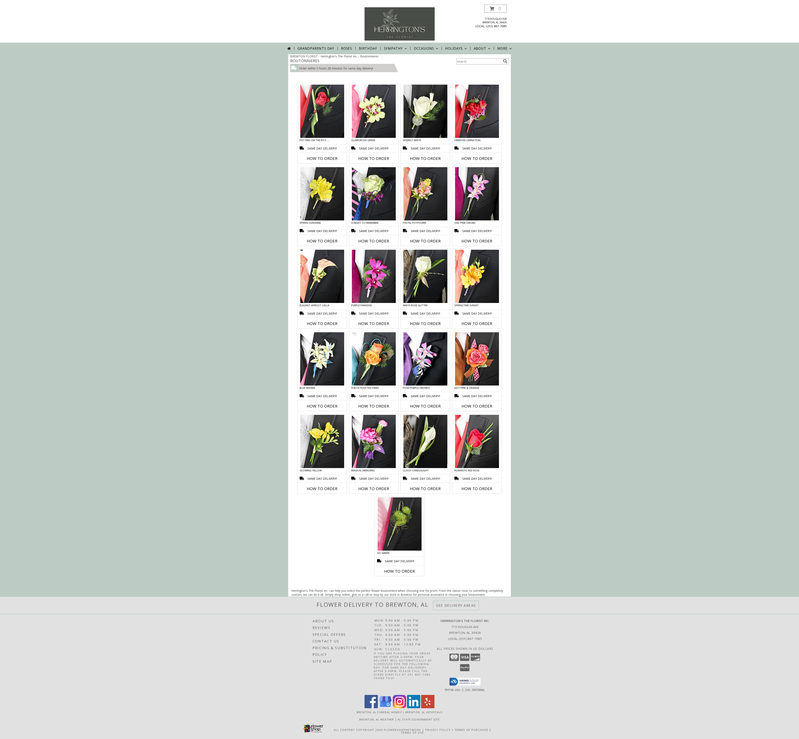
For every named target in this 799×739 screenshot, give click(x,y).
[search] (505, 61)
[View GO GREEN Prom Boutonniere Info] (400, 524)
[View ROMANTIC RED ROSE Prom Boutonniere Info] (477, 441)
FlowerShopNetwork (402, 730)
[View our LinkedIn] (413, 707)
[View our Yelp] (427, 707)
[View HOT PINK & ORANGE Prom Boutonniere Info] (477, 359)
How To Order (322, 158)
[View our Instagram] (399, 707)
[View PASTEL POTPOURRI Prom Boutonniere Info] (425, 193)
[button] (495, 9)
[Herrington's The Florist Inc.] (400, 24)
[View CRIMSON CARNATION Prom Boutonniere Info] (477, 111)
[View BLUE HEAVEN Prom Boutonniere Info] (322, 359)
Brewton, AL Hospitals (423, 712)
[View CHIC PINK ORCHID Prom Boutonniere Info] (477, 193)
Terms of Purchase (471, 730)
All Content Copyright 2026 (358, 730)
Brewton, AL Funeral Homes (379, 712)
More (502, 48)
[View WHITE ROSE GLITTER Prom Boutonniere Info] (425, 276)
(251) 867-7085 (496, 26)
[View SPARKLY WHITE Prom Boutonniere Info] (425, 111)
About (480, 48)
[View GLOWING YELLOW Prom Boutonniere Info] (322, 441)
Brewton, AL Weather (376, 719)
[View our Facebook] (371, 707)
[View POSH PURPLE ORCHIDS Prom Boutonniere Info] (425, 359)
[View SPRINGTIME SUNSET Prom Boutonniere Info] (477, 276)
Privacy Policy (438, 730)
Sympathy (393, 48)
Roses (346, 48)
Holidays (454, 48)
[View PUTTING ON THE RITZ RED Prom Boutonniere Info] (322, 111)
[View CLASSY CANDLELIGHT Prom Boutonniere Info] (425, 441)
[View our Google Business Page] (385, 707)
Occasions (424, 48)
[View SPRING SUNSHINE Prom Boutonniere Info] (322, 193)
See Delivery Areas (456, 605)
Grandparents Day (316, 48)
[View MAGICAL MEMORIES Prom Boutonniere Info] (374, 441)
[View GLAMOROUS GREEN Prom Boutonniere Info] (374, 111)
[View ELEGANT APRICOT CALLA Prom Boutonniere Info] (322, 276)
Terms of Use (412, 732)
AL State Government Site (419, 719)
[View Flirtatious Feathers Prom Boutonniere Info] (374, 359)
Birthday (368, 48)
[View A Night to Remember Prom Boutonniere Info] (374, 193)
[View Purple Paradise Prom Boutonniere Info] (374, 276)
